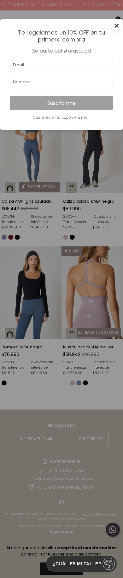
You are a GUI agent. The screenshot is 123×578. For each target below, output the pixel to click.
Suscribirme (61, 103)
